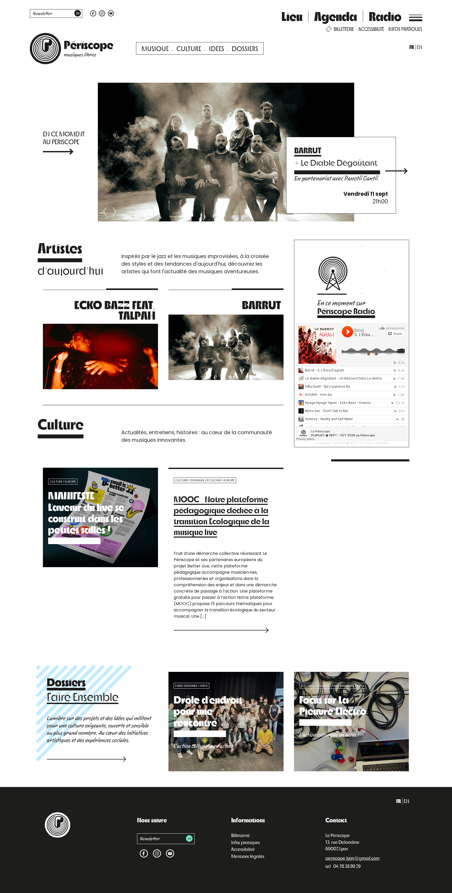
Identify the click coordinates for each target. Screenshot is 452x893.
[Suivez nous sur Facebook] (93, 13)
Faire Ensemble (186, 686)
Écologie (214, 480)
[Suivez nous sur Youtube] (110, 13)
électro (307, 686)
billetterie (344, 29)
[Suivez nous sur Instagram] (102, 13)
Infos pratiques (245, 842)
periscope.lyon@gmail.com (352, 858)
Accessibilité (243, 849)
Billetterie (240, 835)
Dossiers (245, 48)
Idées (216, 48)
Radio (385, 16)
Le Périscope (323, 443)
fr (411, 47)
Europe (70, 481)
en (419, 47)
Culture (189, 48)
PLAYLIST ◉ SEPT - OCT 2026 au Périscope (360, 443)
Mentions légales (247, 856)
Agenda (335, 16)
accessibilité (371, 29)
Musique (155, 48)
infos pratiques (405, 29)
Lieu (291, 16)
